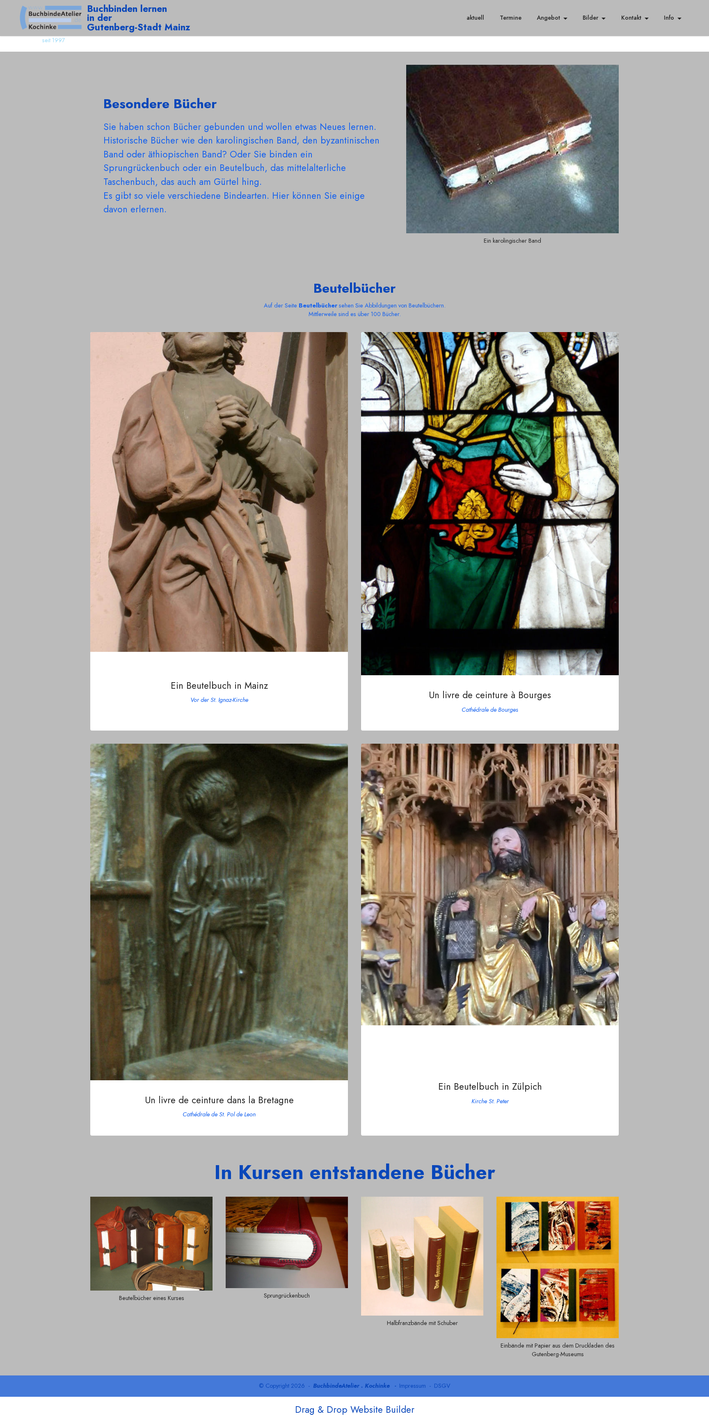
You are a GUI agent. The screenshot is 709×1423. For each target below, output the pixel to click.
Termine (510, 18)
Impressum (412, 1386)
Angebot (548, 18)
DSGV (442, 1386)
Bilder (590, 18)
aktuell (475, 18)
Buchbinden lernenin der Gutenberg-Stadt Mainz (138, 18)
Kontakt (631, 18)
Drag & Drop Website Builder (354, 1409)
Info (669, 18)
